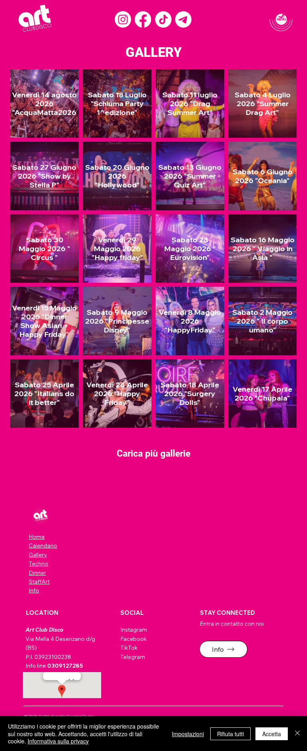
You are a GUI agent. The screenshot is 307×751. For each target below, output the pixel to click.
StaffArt (39, 581)
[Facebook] (143, 19)
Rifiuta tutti (230, 734)
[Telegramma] (183, 19)
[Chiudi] (297, 734)
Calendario (43, 545)
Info (34, 590)
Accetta (271, 734)
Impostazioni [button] (188, 734)
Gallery (38, 554)
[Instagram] (123, 19)
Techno (38, 563)
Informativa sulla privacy (58, 741)
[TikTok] (163, 19)
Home (37, 536)
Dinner (37, 572)
